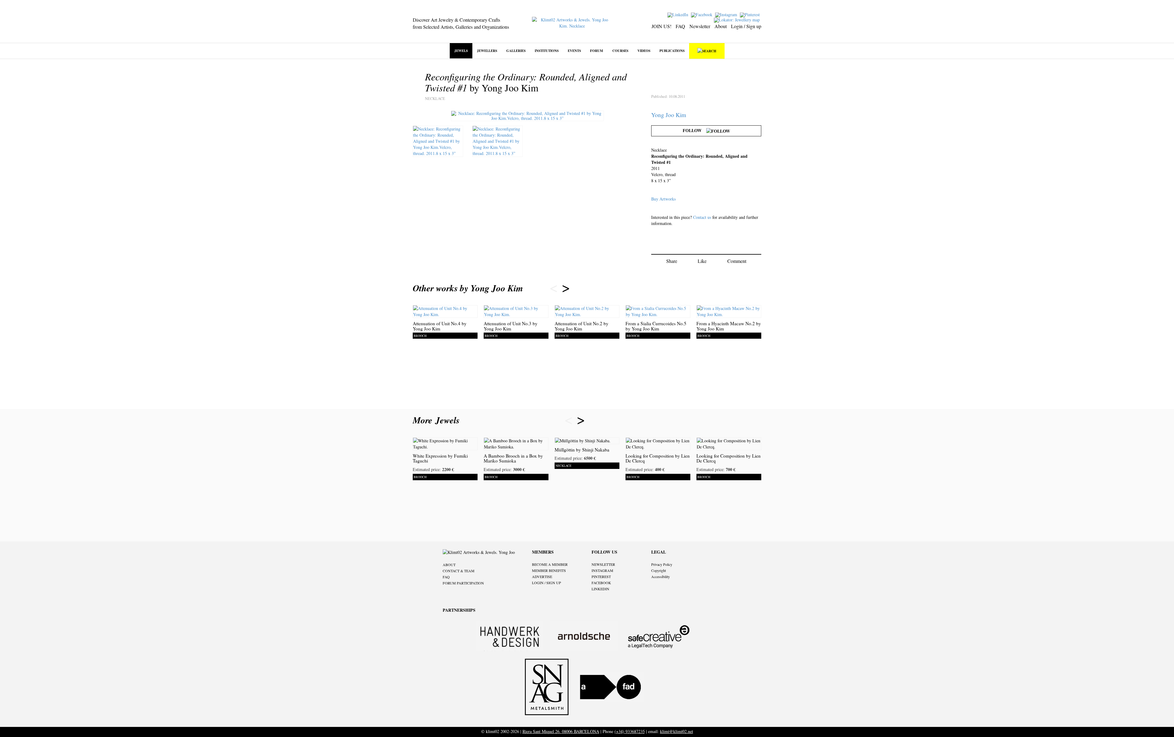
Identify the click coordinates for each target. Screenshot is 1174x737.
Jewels (461, 50)
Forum (596, 50)
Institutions (547, 50)
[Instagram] (727, 14)
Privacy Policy (661, 564)
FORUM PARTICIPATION (463, 582)
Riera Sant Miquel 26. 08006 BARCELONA (560, 731)
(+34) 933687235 (630, 731)
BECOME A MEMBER (550, 564)
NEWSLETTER (603, 564)
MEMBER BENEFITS (549, 570)
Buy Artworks (663, 199)
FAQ (680, 26)
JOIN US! (661, 26)
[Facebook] (702, 14)
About (720, 26)
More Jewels (438, 420)
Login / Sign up (746, 26)
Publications (672, 50)
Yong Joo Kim (668, 115)
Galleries (516, 50)
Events (574, 50)
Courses (620, 50)
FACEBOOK (601, 582)
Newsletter (699, 26)
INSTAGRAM (602, 570)
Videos (643, 50)
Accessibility (660, 576)
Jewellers (487, 50)
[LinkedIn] (678, 14)
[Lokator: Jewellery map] (737, 19)
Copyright (658, 570)
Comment (736, 261)
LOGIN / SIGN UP (546, 582)
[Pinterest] (750, 14)
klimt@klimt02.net (676, 731)
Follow (694, 130)
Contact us (702, 217)
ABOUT (449, 564)
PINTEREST (601, 576)
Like (702, 261)
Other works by (468, 288)
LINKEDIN (600, 588)
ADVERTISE (542, 576)
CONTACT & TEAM (458, 570)
